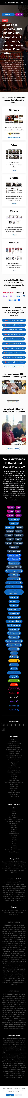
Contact (14, 778)
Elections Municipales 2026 (17, 892)
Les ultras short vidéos (14, 758)
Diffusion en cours (9, 912)
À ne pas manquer (13, 910)
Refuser (18, 1095)
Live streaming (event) (14, 747)
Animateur (14, 790)
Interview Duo (8, 894)
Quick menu (13, 835)
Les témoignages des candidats (14, 782)
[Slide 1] (8, 398)
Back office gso (14, 852)
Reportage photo (14, 753)
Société (16, 862)
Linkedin (14, 846)
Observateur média (14, 792)
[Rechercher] (22, 2)
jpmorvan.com (18, 1077)
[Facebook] (7, 725)
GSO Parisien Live (14, 817)
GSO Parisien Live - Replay (14, 821)
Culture (16, 864)
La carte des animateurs (14, 772)
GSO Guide (14, 825)
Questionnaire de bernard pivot (14, 850)
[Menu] (25, 2)
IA (23, 912)
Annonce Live (8, 882)
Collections (14, 764)
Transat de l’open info (14, 768)
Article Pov (17, 886)
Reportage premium (14, 751)
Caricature (23, 910)
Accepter (10, 1095)
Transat (12, 900)
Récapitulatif (7, 898)
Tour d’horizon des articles (14, 749)
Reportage (15, 898)
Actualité (10, 862)
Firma (14, 813)
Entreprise (18, 866)
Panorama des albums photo (14, 756)
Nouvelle (12, 896)
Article (6, 884)
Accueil (4, 862)
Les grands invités (14, 762)
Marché (4, 866)
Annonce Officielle (18, 882)
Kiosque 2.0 (14, 831)
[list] (14, 388)
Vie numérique (8, 864)
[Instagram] (11, 725)
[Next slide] (23, 388)
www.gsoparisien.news (16, 982)
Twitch (14, 844)
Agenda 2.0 (14, 739)
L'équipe (14, 774)
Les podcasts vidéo (14, 760)
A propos (14, 776)
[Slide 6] (19, 398)
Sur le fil (11, 914)
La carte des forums (14, 770)
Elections (14, 766)
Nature (21, 864)
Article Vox (10, 888)
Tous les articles (14, 833)
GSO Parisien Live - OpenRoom (14, 819)
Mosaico (14, 815)
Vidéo (16, 914)
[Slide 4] (16, 398)
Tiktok (14, 842)
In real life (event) (14, 745)
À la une (4, 20)
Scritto (14, 811)
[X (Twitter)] (15, 725)
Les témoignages (14, 780)
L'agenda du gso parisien (14, 743)
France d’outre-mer (15, 868)
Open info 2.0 (14, 827)
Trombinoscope (14, 796)
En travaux (19, 912)
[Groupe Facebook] (3, 725)
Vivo (14, 809)
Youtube (14, 839)
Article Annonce (14, 884)
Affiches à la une (14, 741)
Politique (22, 862)
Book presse (14, 784)
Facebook (14, 848)
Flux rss (14, 837)
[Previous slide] (4, 388)
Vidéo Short (18, 900)
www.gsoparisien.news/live (16, 1028)
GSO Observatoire (14, 823)
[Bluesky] (3, 729)
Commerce (10, 866)
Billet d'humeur (19, 888)
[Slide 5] (18, 398)
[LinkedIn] (19, 725)
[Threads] (23, 725)
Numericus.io (20, 896)
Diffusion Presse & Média (10, 890)
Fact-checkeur (14, 794)
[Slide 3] (13, 398)
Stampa (14, 807)
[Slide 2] (10, 398)
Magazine (6, 896)
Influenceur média (14, 786)
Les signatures (14, 788)
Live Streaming (18, 894)
